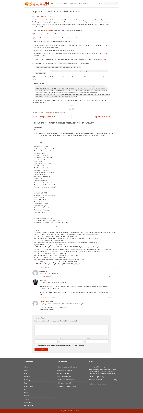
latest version (47, 30)
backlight (101, 369)
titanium (99, 384)
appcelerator (112, 367)
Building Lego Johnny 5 (64, 383)
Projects (73, 3)
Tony (50, 16)
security (115, 382)
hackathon (96, 373)
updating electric (44, 301)
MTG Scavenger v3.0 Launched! (45, 117)
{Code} (26, 367)
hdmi (108, 373)
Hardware (65, 3)
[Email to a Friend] (73, 108)
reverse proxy (110, 382)
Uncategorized (48, 112)
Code (58, 3)
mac (114, 376)
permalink (62, 112)
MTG (80, 3)
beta (105, 369)
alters (102, 367)
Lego (25, 383)
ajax (98, 367)
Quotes (26, 399)
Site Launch (28, 402)
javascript (94, 376)
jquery (102, 377)
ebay (95, 371)
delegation (91, 371)
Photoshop (27, 396)
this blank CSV (42, 38)
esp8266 (104, 371)
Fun (25, 373)
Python (49, 34)
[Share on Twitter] (70, 108)
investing (111, 373)
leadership (106, 376)
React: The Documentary (64, 377)
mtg (115, 379)
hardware (103, 373)
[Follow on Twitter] (99, 3)
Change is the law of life (100, 117)
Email (62, 338)
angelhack (105, 367)
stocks (91, 384)
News (53, 3)
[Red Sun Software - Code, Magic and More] (36, 3)
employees (99, 371)
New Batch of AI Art (63, 373)
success (94, 384)
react (101, 382)
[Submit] (117, 3)
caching (111, 369)
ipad (114, 373)
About (85, 3)
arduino (91, 369)
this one (103, 59)
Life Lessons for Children (64, 370)
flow (109, 371)
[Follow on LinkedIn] (101, 3)
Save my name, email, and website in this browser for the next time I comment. (61, 345)
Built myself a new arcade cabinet (67, 367)
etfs (107, 371)
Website (87, 338)
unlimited (105, 384)
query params (97, 382)
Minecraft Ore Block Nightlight (66, 386)
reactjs (105, 382)
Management (28, 386)
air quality (95, 367)
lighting (110, 376)
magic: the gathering (95, 380)
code (115, 369)
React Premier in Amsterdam (65, 380)
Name (37, 338)
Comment (38, 324)
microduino (110, 379)
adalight (90, 367)
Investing (27, 380)
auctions (96, 369)
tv (102, 384)
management (105, 379)
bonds (107, 369)
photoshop (91, 382)
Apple (26, 370)
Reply (114, 267)
